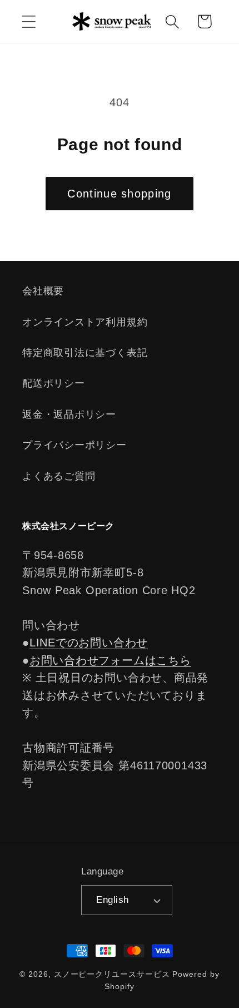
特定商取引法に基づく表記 (84, 352)
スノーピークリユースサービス (112, 974)
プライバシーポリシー (74, 445)
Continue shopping (119, 193)
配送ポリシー (53, 383)
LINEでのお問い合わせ (88, 642)
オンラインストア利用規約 (84, 322)
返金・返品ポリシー (69, 414)
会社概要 (43, 291)
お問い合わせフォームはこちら (110, 660)
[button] (28, 21)
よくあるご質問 (58, 476)
